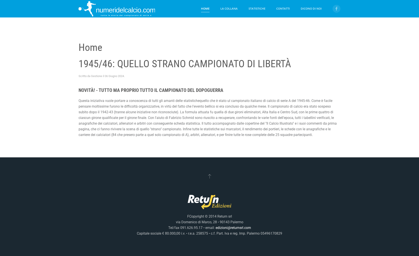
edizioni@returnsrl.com (233, 228)
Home (205, 8)
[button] (209, 176)
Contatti (283, 8)
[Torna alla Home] (117, 8)
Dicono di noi (311, 8)
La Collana (229, 8)
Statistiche (257, 8)
